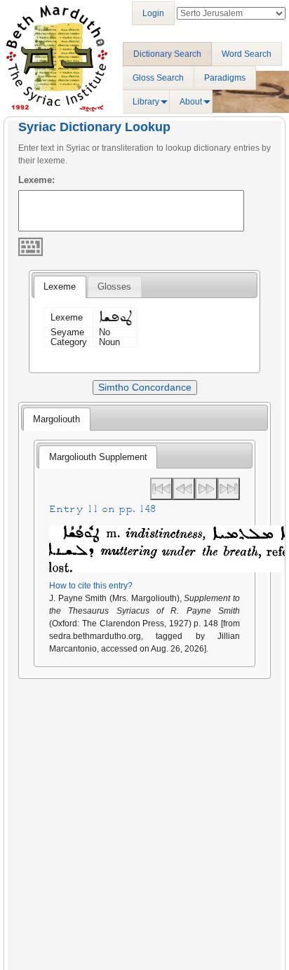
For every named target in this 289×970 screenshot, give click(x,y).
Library (146, 102)
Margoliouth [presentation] (56, 419)
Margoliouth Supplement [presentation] (98, 457)
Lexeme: (36, 180)
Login (153, 13)
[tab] (60, 287)
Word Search (246, 54)
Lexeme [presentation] (59, 286)
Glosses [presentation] (114, 286)
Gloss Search (158, 78)
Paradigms (225, 78)
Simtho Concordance (144, 387)
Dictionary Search (167, 54)
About (191, 102)
